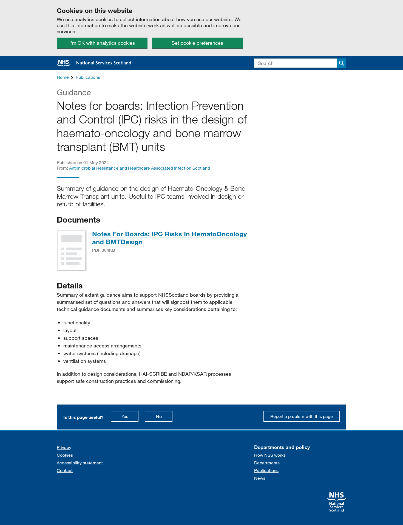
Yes (129, 416)
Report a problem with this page (301, 416)
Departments (267, 462)
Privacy (64, 447)
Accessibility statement (80, 462)
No (164, 416)
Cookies (65, 454)
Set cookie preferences (197, 43)
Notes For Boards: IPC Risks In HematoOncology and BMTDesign (169, 238)
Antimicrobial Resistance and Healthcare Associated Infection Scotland (139, 167)
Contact (65, 470)
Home (63, 77)
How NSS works (270, 454)
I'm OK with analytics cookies (102, 43)
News (259, 478)
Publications (88, 77)
